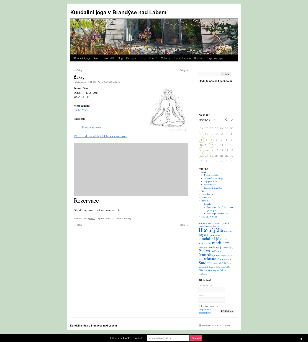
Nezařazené (206, 197)
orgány (230, 247)
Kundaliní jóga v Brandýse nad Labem (118, 12)
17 (201, 150)
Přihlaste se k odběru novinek (126, 338)
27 (201, 134)
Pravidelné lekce (91, 127)
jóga (202, 234)
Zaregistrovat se (205, 309)
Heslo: (201, 295)
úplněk (216, 270)
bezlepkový (203, 223)
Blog (120, 58)
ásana (210, 270)
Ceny (143, 58)
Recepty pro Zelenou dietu (218, 213)
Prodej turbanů (182, 58)
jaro (230, 231)
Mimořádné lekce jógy (213, 178)
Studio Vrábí (81, 110)
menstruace (203, 247)
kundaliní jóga (211, 238)
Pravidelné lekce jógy (213, 187)
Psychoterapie (215, 58)
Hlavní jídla (211, 229)
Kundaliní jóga (82, 58)
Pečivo (204, 250)
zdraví (223, 267)
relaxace (210, 258)
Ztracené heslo (205, 312)
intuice (226, 231)
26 (211, 155)
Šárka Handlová (112, 81)
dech (209, 223)
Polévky (216, 251)
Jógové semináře (211, 174)
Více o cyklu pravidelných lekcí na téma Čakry (100, 136)
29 (211, 134)
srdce (215, 263)
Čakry (78, 70)
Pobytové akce (210, 184)
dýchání (225, 223)
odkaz (92, 218)
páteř (225, 255)
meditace (220, 242)
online (225, 247)
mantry (208, 243)
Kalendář (109, 58)
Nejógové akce (210, 181)
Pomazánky (207, 254)
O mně (153, 58)
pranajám (219, 255)
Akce (97, 58)
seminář (228, 259)
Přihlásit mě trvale (210, 306)
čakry (223, 270)
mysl (210, 247)
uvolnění (217, 267)
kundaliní (216, 235)
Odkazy (165, 58)
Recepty (131, 58)
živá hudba (203, 274)
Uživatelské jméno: (207, 285)
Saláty (221, 259)
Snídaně (205, 262)
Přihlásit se (227, 311)
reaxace (231, 255)
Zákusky (203, 270)
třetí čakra (209, 267)
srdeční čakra (224, 263)
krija (210, 235)
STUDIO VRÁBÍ (209, 216)
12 (211, 145)
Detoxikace (216, 223)
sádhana (202, 267)
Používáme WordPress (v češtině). (216, 325)
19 (211, 150)
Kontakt (198, 58)
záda (228, 267)
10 (201, 145)
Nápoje (217, 247)
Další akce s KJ (208, 194)
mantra (202, 243)
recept (201, 259)
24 (201, 156)
